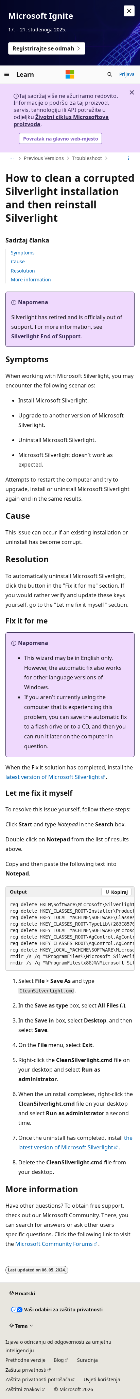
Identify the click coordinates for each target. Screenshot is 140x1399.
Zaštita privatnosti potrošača (37, 1379)
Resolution (23, 270)
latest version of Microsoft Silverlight (52, 777)
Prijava (127, 74)
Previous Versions (44, 158)
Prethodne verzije (25, 1360)
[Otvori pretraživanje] (110, 74)
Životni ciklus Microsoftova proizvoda (61, 120)
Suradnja (87, 1360)
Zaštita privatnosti (26, 1370)
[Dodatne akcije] (129, 158)
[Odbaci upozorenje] (129, 10)
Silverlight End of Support (46, 336)
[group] (70, 934)
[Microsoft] (70, 74)
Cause (18, 261)
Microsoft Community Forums (54, 1244)
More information (31, 279)
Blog (59, 1360)
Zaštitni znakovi (23, 1389)
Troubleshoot (87, 158)
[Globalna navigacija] (7, 74)
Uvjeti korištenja (102, 1379)
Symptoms (23, 252)
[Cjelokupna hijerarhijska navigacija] (11, 158)
